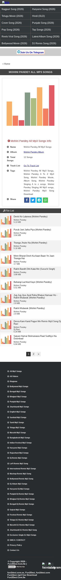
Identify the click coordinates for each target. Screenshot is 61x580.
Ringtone (13, 381)
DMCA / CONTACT (17, 540)
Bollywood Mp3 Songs (19, 386)
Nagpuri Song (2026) (13, 9)
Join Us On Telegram (32, 52)
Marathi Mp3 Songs (18, 433)
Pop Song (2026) (11, 29)
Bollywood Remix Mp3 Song (21, 479)
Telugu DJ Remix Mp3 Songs (22, 520)
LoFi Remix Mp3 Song (19, 464)
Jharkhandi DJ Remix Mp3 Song (23, 530)
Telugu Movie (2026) (12, 16)
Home (7, 64)
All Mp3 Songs (16, 371)
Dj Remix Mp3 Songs (18, 458)
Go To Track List (31, 165)
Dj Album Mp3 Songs (18, 484)
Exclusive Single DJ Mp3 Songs (23, 535)
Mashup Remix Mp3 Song (20, 474)
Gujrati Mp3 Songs (17, 510)
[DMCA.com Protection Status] (17, 568)
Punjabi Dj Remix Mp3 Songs (22, 494)
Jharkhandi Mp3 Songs (19, 407)
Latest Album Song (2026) (45, 36)
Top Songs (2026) (41, 29)
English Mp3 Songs (18, 412)
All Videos (14, 376)
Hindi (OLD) (38, 16)
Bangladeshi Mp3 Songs (20, 438)
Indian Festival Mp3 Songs (21, 443)
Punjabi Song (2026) (43, 23)
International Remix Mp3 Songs (23, 469)
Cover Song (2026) (12, 23)
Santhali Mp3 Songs (18, 417)
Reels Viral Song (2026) (14, 36)
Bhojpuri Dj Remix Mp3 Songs (22, 499)
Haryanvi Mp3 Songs (18, 448)
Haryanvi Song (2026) (43, 9)
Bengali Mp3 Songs (18, 392)
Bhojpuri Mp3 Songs (18, 397)
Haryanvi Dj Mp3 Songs (19, 489)
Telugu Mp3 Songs (17, 428)
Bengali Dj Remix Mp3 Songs (22, 504)
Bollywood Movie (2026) (14, 43)
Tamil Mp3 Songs (17, 422)
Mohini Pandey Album (34, 152)
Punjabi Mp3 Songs (18, 402)
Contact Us (14, 550)
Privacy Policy (16, 545)
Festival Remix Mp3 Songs (21, 515)
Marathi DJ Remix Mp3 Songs (22, 525)
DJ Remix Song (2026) (44, 43)
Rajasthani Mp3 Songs (19, 453)
